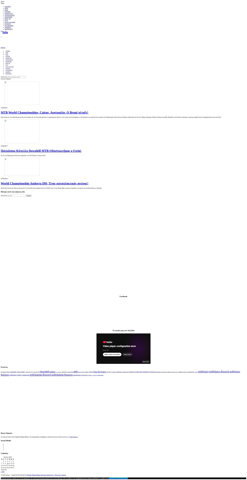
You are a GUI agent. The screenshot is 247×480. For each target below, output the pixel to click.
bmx (8, 372)
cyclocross (27, 372)
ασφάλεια (146, 372)
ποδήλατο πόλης (15, 375)
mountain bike (70, 372)
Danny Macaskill (34, 372)
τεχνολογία (94, 375)
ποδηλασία (25, 375)
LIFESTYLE (9, 13)
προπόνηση (77, 375)
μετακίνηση (190, 372)
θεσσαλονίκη (175, 372)
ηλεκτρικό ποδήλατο (166, 372)
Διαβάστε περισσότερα (121, 478)
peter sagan (81, 372)
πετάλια (196, 372)
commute (13, 372)
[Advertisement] (36, 42)
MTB (6, 8)
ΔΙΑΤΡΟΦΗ (8, 17)
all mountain (3, 372)
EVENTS (8, 24)
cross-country (21, 372)
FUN (6, 20)
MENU (3, 48)
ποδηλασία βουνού (40, 374)
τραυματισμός (100, 375)
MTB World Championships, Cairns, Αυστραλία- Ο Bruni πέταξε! (44, 112)
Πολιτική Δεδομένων (47, 475)
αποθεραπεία (125, 372)
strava (91, 372)
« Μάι (2, 472)
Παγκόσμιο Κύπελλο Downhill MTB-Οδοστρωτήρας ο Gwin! (41, 150)
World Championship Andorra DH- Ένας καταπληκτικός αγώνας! (44, 183)
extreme (59, 372)
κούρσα (180, 372)
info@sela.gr (74, 437)
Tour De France (99, 372)
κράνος (185, 372)
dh (39, 372)
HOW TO (8, 19)
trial (107, 372)
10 (7, 463)
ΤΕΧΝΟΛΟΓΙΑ (10, 15)
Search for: (4, 77)
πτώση (90, 375)
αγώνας (119, 372)
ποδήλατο (203, 371)
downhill (44, 371)
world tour (113, 372)
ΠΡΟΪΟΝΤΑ (9, 29)
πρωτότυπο (84, 375)
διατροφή (158, 372)
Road (6, 10)
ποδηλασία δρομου (62, 374)
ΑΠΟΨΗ (7, 12)
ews (56, 372)
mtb (76, 371)
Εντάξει (111, 478)
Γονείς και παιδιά (10, 22)
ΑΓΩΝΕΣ (8, 27)
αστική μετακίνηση (135, 372)
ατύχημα (152, 372)
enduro (52, 372)
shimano (86, 372)
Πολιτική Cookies (60, 475)
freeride (64, 372)
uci (110, 372)
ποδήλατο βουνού (219, 371)
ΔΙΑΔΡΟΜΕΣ (9, 26)
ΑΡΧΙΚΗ (8, 6)
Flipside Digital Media (33, 475)
